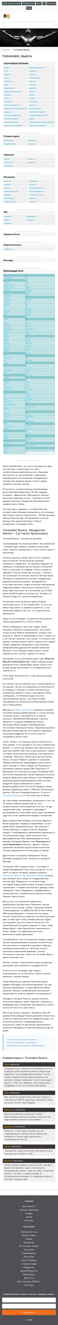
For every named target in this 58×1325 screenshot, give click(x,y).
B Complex (29, 1249)
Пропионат (29, 1242)
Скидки (29, 1213)
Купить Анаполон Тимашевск (22, 1042)
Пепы (29, 8)
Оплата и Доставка (29, 1210)
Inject (38, 3)
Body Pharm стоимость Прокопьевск (25, 1045)
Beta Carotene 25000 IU (28, 1281)
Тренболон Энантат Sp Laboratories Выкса (23, 875)
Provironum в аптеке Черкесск (22, 1039)
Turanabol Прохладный (14, 795)
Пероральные (28, 3)
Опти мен (29, 1285)
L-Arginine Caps (29, 1264)
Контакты (28, 1220)
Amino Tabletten (29, 1260)
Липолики (51, 3)
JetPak (29, 1239)
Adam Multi (29, 1257)
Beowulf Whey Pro (29, 1271)
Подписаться (29, 1312)
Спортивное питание (11, 3)
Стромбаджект (29, 1253)
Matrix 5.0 (29, 1278)
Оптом (29, 1217)
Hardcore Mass (29, 1235)
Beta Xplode (29, 1274)
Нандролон (29, 1267)
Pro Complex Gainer (29, 1246)
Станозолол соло (29, 1232)
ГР (44, 3)
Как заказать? (29, 1206)
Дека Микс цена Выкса (22, 710)
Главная (29, 1201)
